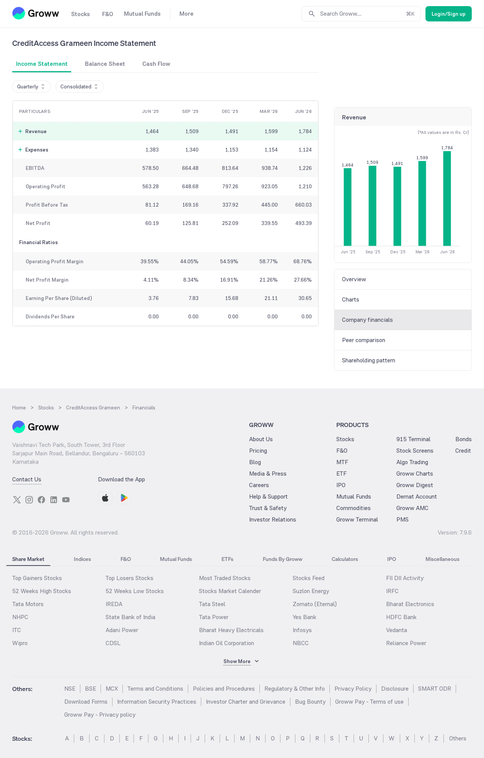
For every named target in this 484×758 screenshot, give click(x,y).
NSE (69, 689)
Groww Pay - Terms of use (369, 702)
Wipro (20, 643)
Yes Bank (304, 617)
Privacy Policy (353, 689)
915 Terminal (413, 439)
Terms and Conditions (155, 689)
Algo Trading (412, 462)
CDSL (113, 643)
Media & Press (268, 473)
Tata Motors (28, 604)
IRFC (392, 591)
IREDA (114, 604)
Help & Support (268, 496)
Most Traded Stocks (225, 578)
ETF (341, 473)
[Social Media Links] (16, 499)
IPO (340, 485)
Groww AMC (412, 508)
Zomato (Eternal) (315, 604)
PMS (402, 519)
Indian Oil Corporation (226, 643)
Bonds (463, 439)
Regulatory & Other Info (294, 689)
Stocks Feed (308, 578)
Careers (259, 485)
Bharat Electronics (410, 604)
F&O (341, 451)
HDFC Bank (401, 617)
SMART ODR (434, 689)
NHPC (20, 617)
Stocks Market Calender (230, 591)
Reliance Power (406, 643)
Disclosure (395, 689)
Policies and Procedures (224, 689)
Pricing (258, 451)
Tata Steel (212, 604)
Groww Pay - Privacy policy (99, 715)
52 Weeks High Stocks (41, 591)
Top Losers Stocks (129, 578)
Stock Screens (414, 451)
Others (457, 738)
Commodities (353, 508)
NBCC (301, 643)
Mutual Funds (353, 496)
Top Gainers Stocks (37, 578)
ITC (16, 630)
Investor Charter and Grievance (245, 702)
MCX (112, 689)
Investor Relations (272, 519)
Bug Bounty (310, 702)
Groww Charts (414, 473)
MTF (342, 462)
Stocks (345, 439)
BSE (90, 689)
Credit (463, 451)
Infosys (302, 630)
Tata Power (213, 617)
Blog (255, 462)
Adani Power (122, 630)
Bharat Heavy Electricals (231, 630)
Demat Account (416, 496)
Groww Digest (414, 485)
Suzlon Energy (311, 591)
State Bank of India (130, 617)
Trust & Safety (268, 508)
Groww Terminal (357, 519)
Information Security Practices (156, 702)
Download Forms (86, 702)
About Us (261, 439)
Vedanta (396, 630)
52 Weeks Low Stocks (135, 591)
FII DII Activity (405, 578)
